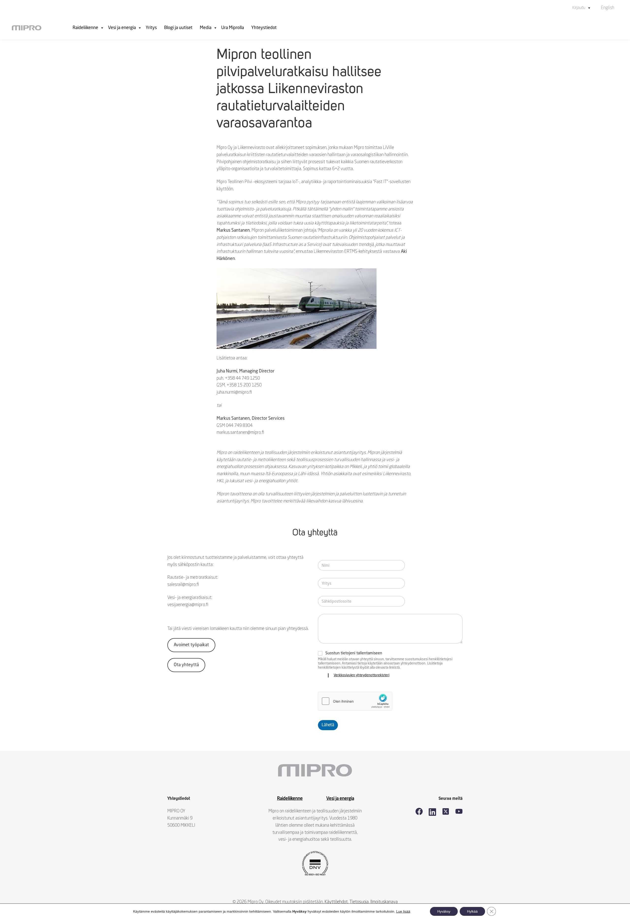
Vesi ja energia (122, 28)
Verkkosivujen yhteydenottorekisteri (361, 675)
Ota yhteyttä (186, 665)
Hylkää (472, 911)
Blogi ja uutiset (178, 28)
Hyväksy (443, 911)
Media (205, 28)
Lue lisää (403, 911)
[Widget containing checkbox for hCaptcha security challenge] (355, 701)
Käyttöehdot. (336, 902)
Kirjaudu (578, 8)
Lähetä (328, 725)
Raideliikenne (85, 28)
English (607, 8)
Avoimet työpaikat (191, 645)
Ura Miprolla (232, 28)
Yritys (151, 28)
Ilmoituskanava (384, 902)
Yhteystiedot (264, 28)
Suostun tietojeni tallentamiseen (353, 653)
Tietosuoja (359, 902)
